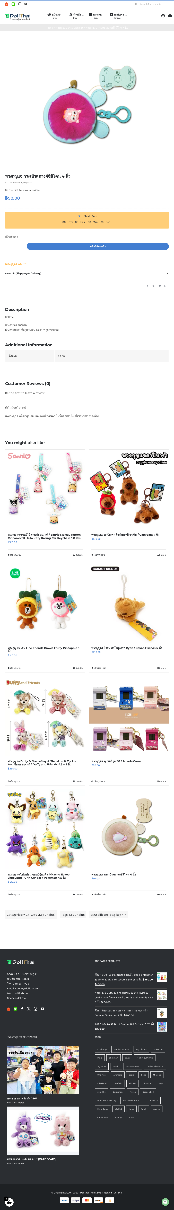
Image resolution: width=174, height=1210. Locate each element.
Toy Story (101, 1066)
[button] (87, 273)
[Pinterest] (160, 286)
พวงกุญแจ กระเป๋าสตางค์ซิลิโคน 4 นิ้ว (113, 874)
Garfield (118, 1083)
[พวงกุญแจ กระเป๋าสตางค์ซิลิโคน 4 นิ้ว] (129, 829)
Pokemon (158, 1049)
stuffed (118, 1109)
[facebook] (22, 1009)
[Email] (166, 286)
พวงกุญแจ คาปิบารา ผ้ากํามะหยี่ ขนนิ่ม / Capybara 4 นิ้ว (125, 534)
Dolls (99, 1058)
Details (79, 555)
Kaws (131, 1109)
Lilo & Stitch (152, 1100)
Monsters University (106, 1100)
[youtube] (25, 3)
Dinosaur (147, 1083)
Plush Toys (102, 1049)
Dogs (143, 1075)
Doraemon (118, 1092)
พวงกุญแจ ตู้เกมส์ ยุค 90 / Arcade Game (116, 761)
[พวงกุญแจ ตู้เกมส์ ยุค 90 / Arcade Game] (129, 716)
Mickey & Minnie (145, 1058)
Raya (161, 1083)
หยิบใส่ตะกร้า (98, 246)
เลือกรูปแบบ (15, 555)
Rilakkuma (102, 1083)
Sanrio (116, 1066)
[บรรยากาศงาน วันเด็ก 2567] (43, 1070)
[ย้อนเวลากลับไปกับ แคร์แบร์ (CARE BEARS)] (43, 1131)
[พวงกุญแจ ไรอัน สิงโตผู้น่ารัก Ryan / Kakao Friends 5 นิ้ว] (129, 603)
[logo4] (17, 14)
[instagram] (19, 3)
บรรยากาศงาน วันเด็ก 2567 (22, 1098)
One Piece (101, 1075)
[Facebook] (147, 286)
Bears (131, 1075)
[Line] (13, 4)
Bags (127, 1058)
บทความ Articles (15, 1102)
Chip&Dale (102, 1117)
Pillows (132, 1083)
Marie (131, 1117)
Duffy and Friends (155, 1066)
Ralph (143, 1109)
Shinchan (113, 1058)
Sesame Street (133, 1066)
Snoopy (118, 1117)
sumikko (101, 1092)
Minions (157, 1075)
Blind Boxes (102, 1109)
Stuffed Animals (121, 1049)
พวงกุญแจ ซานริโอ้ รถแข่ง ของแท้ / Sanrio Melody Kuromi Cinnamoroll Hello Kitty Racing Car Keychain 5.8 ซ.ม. (44, 536)
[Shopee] (6, 4)
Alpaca (156, 1109)
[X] (153, 286)
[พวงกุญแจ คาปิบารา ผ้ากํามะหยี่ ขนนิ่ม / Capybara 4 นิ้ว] (129, 490)
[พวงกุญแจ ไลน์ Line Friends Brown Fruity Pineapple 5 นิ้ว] (45, 603)
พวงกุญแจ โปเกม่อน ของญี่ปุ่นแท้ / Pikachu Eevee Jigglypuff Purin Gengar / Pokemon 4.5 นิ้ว (38, 876)
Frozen (133, 1092)
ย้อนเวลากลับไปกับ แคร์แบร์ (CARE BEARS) (31, 1159)
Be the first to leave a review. (22, 190)
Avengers (118, 1075)
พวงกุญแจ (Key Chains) (39, 915)
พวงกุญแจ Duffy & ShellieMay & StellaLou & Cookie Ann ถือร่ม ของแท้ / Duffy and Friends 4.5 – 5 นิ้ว (42, 763)
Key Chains (77, 915)
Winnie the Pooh (131, 1100)
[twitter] (29, 1009)
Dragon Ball (148, 1092)
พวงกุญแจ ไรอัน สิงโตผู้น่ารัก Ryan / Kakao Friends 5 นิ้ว (126, 648)
